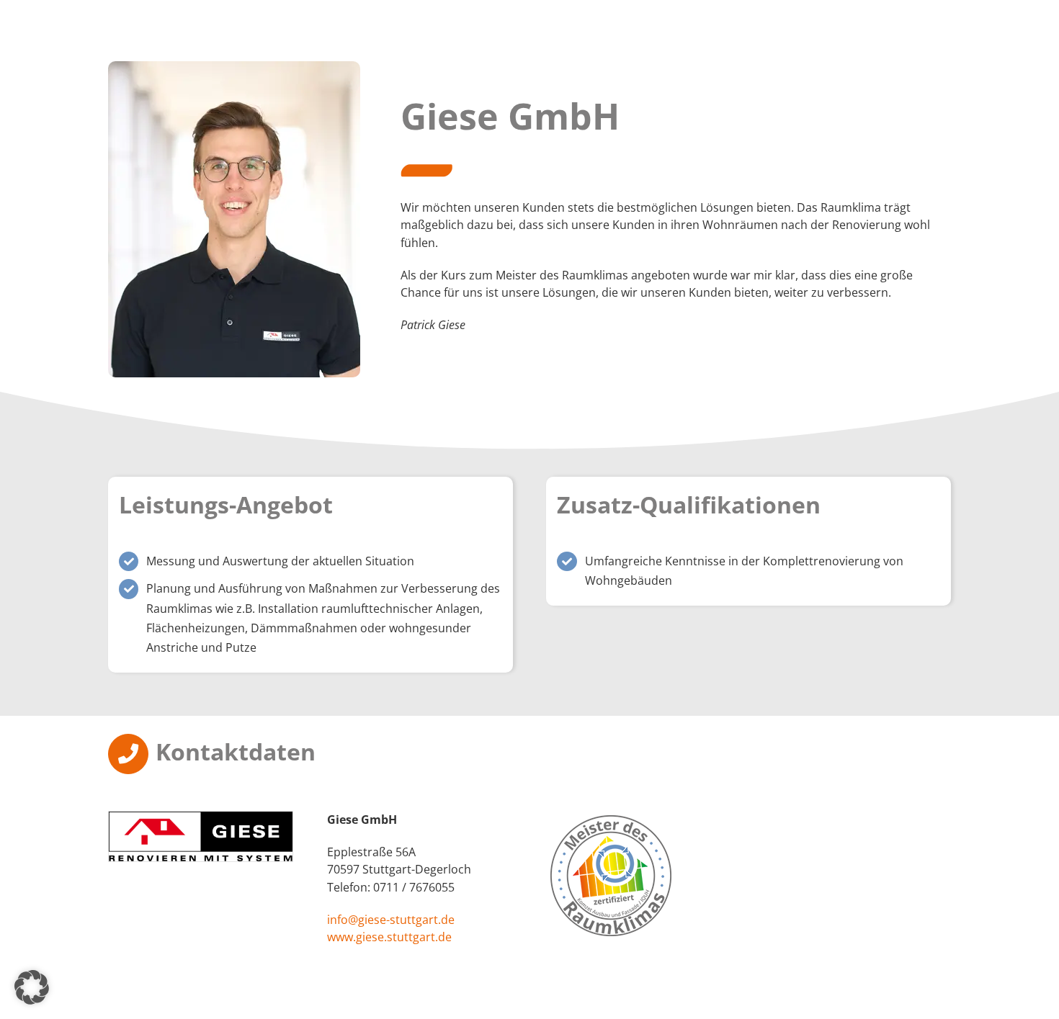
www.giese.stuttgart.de (389, 937)
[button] (31, 987)
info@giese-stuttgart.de (391, 920)
